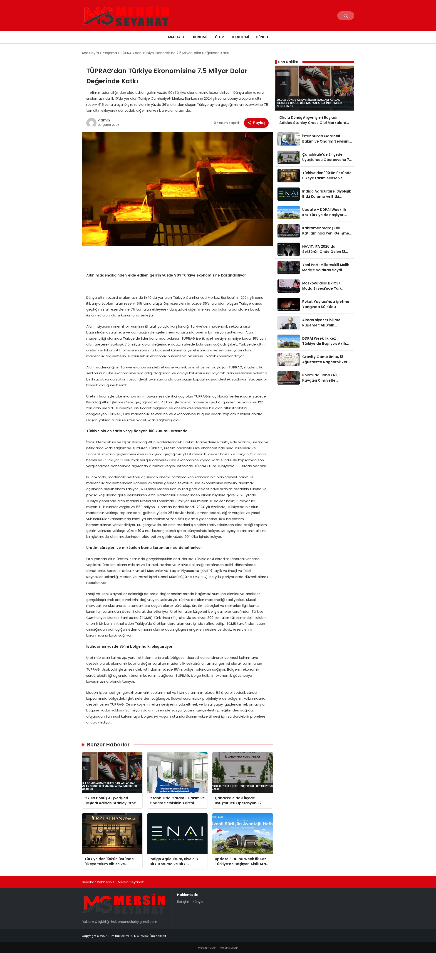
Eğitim (218, 37)
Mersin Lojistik (229, 948)
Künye (198, 901)
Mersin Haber (207, 948)
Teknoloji (240, 37)
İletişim (183, 901)
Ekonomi (199, 37)
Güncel (262, 37)
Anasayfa (176, 37)
